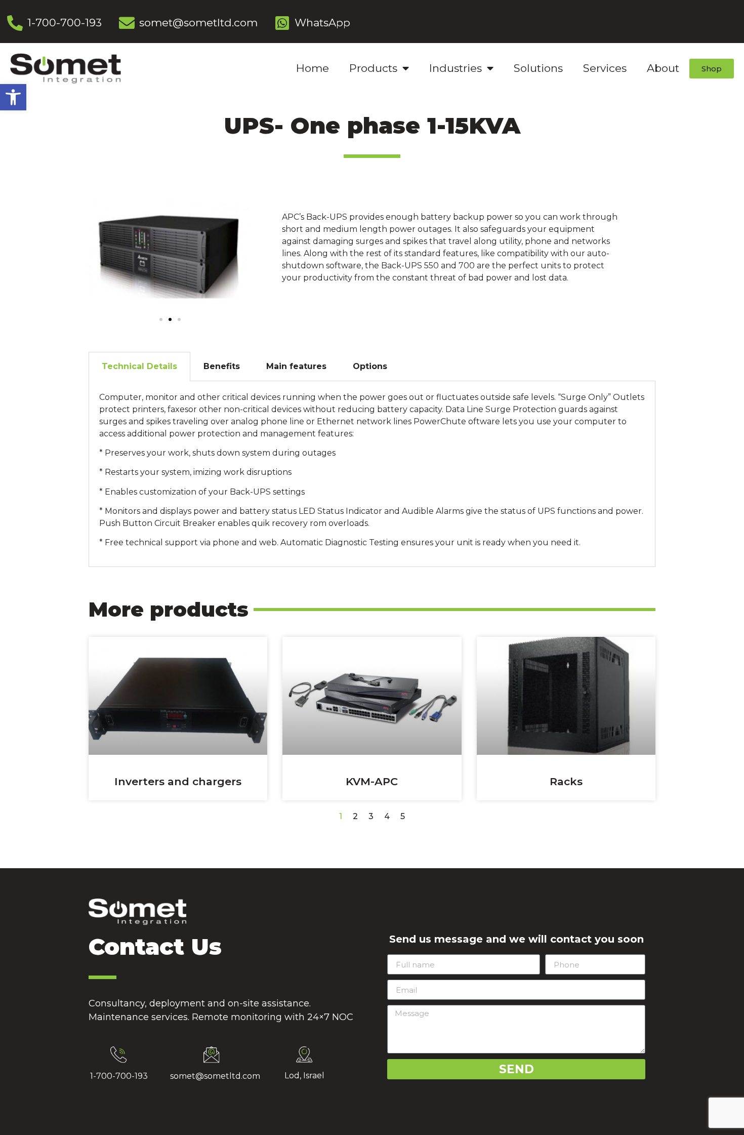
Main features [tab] (296, 366)
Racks (566, 781)
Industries (455, 68)
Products (373, 68)
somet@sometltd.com (215, 1076)
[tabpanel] (372, 474)
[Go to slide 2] (170, 319)
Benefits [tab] (221, 366)
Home (312, 68)
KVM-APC (372, 781)
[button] (13, 97)
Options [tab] (370, 366)
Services (605, 68)
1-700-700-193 (119, 1076)
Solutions (538, 68)
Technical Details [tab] (139, 366)
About (663, 68)
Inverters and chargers (177, 781)
